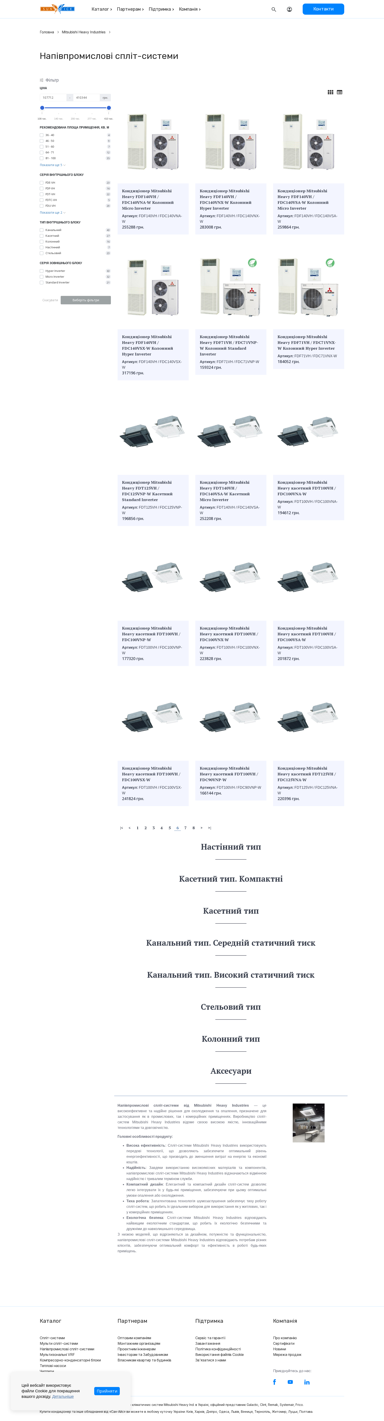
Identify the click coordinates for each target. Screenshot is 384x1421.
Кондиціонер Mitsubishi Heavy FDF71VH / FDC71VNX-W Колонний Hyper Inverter (307, 342)
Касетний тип (231, 910)
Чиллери (47, 1371)
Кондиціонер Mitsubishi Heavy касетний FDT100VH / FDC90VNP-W (229, 773)
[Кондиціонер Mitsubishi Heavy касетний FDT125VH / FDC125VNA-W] (308, 717)
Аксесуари (231, 1071)
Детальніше (63, 1396)
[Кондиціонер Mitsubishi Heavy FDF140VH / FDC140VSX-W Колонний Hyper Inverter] (153, 285)
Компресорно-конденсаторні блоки (70, 1360)
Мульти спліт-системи (59, 1343)
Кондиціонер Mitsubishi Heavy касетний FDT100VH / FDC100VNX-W (229, 633)
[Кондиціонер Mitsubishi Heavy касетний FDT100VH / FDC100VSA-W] (308, 577)
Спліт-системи (52, 1338)
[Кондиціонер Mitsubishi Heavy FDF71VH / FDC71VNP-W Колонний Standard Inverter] (230, 285)
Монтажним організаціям (139, 1343)
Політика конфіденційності (218, 1349)
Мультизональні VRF (57, 1354)
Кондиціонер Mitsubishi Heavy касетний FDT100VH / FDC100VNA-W (307, 488)
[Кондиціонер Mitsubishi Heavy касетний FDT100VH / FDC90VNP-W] (230, 717)
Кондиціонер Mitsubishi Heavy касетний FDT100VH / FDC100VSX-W (151, 773)
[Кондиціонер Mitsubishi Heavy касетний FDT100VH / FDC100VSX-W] (153, 717)
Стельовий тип (231, 1007)
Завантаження (207, 1343)
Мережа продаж (287, 1354)
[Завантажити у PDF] (151, 175)
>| (209, 827)
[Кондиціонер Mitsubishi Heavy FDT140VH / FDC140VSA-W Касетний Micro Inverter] (230, 431)
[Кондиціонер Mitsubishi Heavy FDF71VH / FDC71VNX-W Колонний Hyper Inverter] (308, 285)
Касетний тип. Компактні (231, 878)
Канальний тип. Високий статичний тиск (231, 974)
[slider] (42, 107)
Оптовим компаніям (134, 1338)
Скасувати (50, 300)
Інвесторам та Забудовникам (143, 1354)
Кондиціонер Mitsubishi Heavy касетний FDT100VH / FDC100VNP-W (151, 633)
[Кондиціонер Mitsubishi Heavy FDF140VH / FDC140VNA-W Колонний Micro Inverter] (153, 140)
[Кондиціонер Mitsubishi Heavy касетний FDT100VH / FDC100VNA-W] (308, 431)
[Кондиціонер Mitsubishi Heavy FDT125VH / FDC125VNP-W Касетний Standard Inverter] (153, 431)
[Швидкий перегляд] (141, 175)
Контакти (323, 9)
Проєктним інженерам (137, 1349)
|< (121, 827)
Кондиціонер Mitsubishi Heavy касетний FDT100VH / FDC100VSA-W (307, 633)
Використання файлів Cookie (219, 1354)
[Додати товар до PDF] (161, 175)
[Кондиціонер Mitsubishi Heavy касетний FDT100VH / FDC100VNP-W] (153, 577)
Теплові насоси (53, 1365)
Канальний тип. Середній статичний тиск (231, 942)
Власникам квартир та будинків (144, 1360)
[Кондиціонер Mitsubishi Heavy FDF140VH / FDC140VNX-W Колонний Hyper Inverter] (230, 140)
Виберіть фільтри (85, 300)
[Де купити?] (171, 175)
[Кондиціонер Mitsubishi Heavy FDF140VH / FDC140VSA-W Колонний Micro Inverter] (308, 140)
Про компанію (285, 1338)
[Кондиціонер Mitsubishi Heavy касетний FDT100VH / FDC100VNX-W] (230, 577)
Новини (279, 1349)
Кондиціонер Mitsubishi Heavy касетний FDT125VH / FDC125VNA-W (307, 773)
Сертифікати (283, 1343)
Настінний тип (231, 846)
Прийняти (107, 1391)
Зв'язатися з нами (210, 1360)
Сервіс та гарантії (210, 1338)
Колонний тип (231, 1039)
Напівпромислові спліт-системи (67, 1349)
